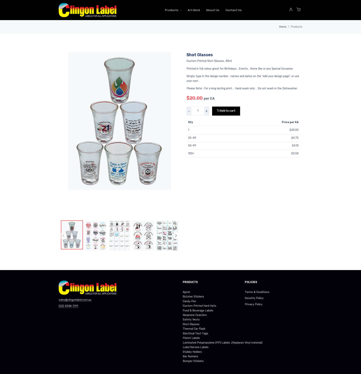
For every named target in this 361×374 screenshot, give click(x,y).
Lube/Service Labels (196, 347)
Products (171, 10)
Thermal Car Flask (194, 328)
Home (282, 26)
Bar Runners (190, 356)
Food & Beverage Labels (198, 310)
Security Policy (254, 298)
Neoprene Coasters (195, 315)
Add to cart (227, 110)
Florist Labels (191, 338)
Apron (186, 292)
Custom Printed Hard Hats (199, 305)
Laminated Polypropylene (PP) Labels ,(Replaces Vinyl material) (211, 342)
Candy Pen (189, 301)
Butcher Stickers (193, 296)
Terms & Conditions (257, 292)
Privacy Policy (253, 304)
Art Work (194, 10)
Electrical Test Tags (195, 333)
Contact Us (233, 10)
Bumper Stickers (193, 361)
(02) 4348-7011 (68, 306)
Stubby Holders (192, 352)
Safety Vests (191, 319)
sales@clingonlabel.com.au (75, 299)
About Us (212, 10)
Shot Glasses (191, 324)
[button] (291, 10)
